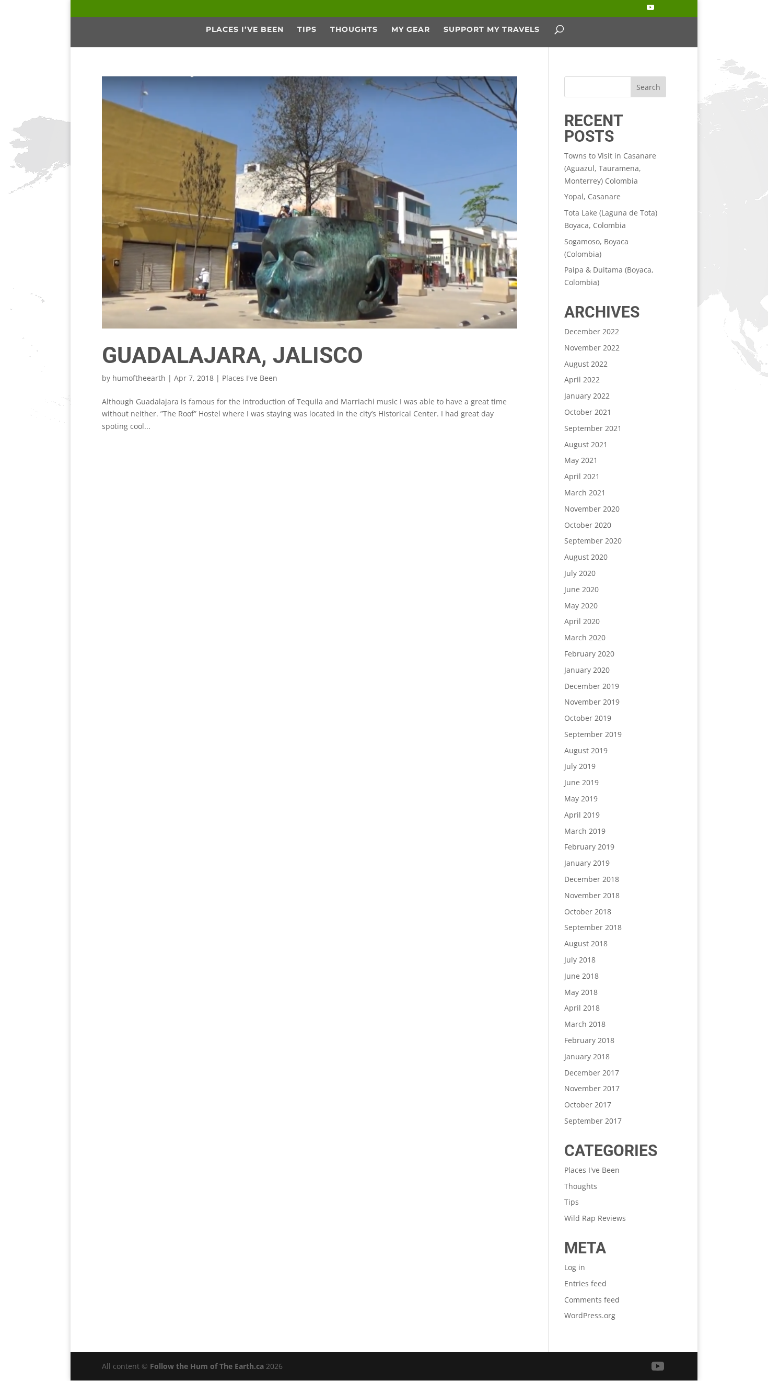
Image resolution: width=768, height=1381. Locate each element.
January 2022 (587, 396)
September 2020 (593, 541)
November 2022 (592, 348)
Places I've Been (249, 378)
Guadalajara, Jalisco (232, 355)
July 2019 (580, 766)
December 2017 (591, 1073)
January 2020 (587, 670)
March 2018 (585, 1024)
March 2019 (585, 831)
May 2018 (581, 992)
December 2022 (591, 331)
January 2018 (587, 1056)
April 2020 (582, 621)
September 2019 (593, 734)
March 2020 (585, 637)
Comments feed (592, 1300)
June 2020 (581, 589)
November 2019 (592, 702)
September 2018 (593, 927)
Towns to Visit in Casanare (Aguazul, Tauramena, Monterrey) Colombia (610, 168)
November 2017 (592, 1088)
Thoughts (354, 29)
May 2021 (581, 460)
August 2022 (586, 364)
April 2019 (582, 815)
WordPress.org (589, 1315)
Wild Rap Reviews (595, 1218)
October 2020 (587, 525)
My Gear (410, 29)
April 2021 (582, 476)
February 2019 (589, 847)
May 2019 (581, 798)
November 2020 (592, 509)
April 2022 (582, 379)
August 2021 (586, 444)
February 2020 (589, 654)
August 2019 (586, 750)
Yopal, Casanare (592, 196)
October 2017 (587, 1105)
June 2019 (581, 782)
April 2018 (582, 1008)
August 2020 (586, 557)
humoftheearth (139, 378)
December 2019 (591, 686)
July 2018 (580, 960)
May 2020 (581, 605)
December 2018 (591, 879)
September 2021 (593, 428)
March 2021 (585, 492)
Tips (307, 29)
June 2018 (581, 976)
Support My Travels (492, 29)
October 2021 (587, 412)
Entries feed (585, 1283)
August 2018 (586, 943)
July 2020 (580, 573)
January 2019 (587, 863)
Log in (574, 1267)
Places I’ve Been (245, 29)
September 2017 (593, 1121)
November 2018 (592, 895)
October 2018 (587, 911)
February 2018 (589, 1040)
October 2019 (587, 718)
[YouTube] (650, 10)
